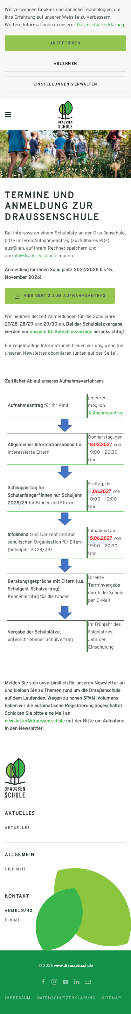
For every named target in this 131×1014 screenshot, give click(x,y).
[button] (8, 114)
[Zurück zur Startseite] (66, 114)
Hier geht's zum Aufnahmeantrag (65, 295)
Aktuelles (17, 827)
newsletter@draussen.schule (35, 721)
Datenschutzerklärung (100, 25)
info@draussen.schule (34, 256)
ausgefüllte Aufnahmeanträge (61, 332)
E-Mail (12, 920)
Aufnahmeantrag (105, 413)
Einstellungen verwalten (65, 84)
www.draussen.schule (73, 965)
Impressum (18, 998)
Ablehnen (66, 63)
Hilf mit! (15, 869)
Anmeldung (19, 910)
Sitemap (111, 998)
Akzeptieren (65, 43)
